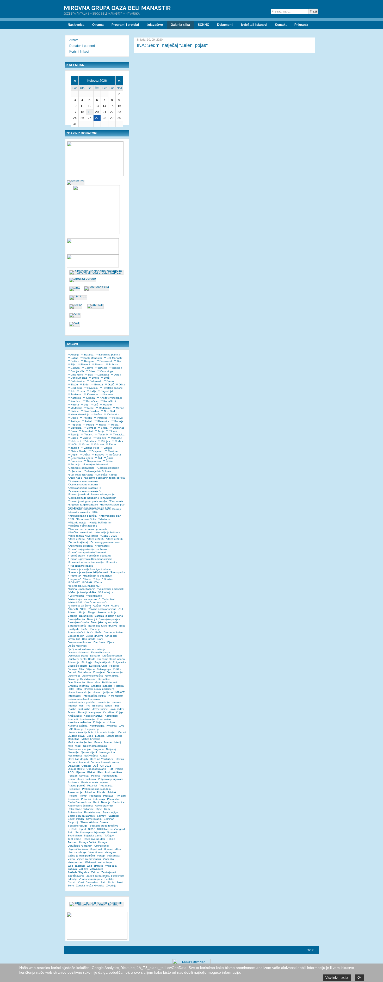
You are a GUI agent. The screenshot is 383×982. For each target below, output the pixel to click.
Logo (90, 735)
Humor (97, 692)
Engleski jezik (103, 662)
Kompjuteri (111, 715)
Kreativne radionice (79, 722)
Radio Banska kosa (79, 802)
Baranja (72, 615)
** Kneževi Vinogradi (109, 397)
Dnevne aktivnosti (78, 652)
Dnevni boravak (100, 652)
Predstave (74, 788)
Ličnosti (121, 732)
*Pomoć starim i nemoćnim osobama (89, 555)
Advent (72, 612)
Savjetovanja (94, 818)
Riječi (99, 809)
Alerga (91, 612)
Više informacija (336, 977)
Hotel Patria (75, 688)
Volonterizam (75, 862)
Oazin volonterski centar (105, 762)
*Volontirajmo (94, 595)
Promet (83, 795)
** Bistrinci (84, 364)
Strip (70, 832)
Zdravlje (72, 879)
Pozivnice (73, 782)
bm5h (85, 629)
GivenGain (104, 679)
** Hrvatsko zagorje (111, 387)
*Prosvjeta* (74, 575)
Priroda (101, 792)
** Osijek (73, 417)
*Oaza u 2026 (114, 538)
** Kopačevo (90, 401)
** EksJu (73, 384)
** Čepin (73, 454)
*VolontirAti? (75, 602)
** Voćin (72, 444)
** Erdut (84, 384)
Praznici (92, 785)
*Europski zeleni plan (112, 504)
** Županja (74, 464)
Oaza (103, 755)
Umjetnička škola (78, 849)
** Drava (94, 377)
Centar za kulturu (114, 632)
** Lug (85, 404)
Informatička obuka (94, 695)
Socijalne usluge (78, 825)
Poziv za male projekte (94, 782)
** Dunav (109, 381)
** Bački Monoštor (91, 357)
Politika (95, 775)
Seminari (109, 818)
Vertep (101, 855)
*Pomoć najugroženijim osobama (87, 549)
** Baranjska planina (108, 354)
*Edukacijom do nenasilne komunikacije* (92, 497)
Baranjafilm (85, 615)
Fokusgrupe (104, 669)
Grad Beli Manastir (106, 682)
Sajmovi (101, 815)
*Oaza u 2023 (108, 535)
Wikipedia (111, 865)
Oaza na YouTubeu (102, 759)
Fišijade (90, 669)
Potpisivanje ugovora (110, 779)
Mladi (78, 745)
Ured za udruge (77, 852)
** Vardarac (115, 437)
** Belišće (73, 361)
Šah (103, 882)
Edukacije (73, 662)
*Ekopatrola (116, 501)
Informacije (74, 695)
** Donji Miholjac (77, 377)
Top (310, 950)
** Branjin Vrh (76, 371)
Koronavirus (104, 719)
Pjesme (80, 772)
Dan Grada (88, 638)
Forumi (72, 672)
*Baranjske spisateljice (81, 467)
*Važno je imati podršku (82, 592)
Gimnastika (112, 675)
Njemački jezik (89, 752)
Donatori (95, 655)
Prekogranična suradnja (96, 788)
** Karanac (107, 394)
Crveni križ (74, 638)
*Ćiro (106, 605)
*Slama (87, 579)
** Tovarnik (101, 434)
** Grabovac (75, 387)
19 (89, 112)
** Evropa (97, 384)
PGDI (71, 772)
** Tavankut (86, 431)
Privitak (112, 792)
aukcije (112, 612)
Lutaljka (99, 735)
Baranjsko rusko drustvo (102, 625)
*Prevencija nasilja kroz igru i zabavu (90, 569)
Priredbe (90, 792)
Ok (359, 977)
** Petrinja (74, 421)
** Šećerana (113, 454)
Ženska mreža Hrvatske (90, 885)
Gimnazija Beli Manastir (82, 679)
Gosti (90, 682)
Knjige (119, 712)
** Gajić (109, 384)
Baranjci (92, 619)
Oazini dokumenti (78, 762)
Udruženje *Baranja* (80, 845)
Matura (98, 742)
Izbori (108, 705)
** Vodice (117, 441)
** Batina (73, 357)
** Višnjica (104, 441)
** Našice (73, 411)
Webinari (90, 862)
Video (71, 859)
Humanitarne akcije (79, 692)
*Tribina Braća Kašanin (81, 588)
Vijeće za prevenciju (89, 859)
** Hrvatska (91, 387)
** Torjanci (87, 434)
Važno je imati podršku (81, 855)
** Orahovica (111, 414)
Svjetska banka (93, 835)
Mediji (117, 742)
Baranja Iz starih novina (109, 615)
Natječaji (111, 749)
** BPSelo (101, 367)
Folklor (117, 669)
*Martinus (104, 519)
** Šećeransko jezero (80, 457)
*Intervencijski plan (110, 515)
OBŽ (95, 765)
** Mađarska (75, 407)
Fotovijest (99, 672)
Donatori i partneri (82, 46)
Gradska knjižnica (78, 685)
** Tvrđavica (117, 434)
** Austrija (73, 354)
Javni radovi (117, 709)
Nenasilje (73, 752)
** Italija (91, 391)
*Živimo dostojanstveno (102, 609)
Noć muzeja (75, 755)
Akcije (81, 612)
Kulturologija (97, 725)
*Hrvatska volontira (79, 512)
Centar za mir (76, 635)
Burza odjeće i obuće (80, 632)
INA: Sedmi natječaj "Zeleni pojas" (172, 45)
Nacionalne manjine (79, 749)
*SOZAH (87, 582)
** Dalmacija (102, 374)
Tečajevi (109, 835)
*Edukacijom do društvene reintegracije (91, 494)
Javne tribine (100, 709)
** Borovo (87, 367)
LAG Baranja (75, 729)
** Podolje (117, 421)
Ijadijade (108, 692)
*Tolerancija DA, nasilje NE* (84, 585)
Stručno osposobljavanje (90, 832)
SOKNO (72, 829)
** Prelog (88, 424)
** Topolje (73, 434)
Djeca (110, 642)
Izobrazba (84, 709)
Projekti (72, 795)
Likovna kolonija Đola (80, 732)
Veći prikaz (113, 855)
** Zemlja (106, 447)
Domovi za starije (78, 655)
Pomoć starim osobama (82, 779)
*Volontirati (108, 599)
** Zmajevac (96, 451)
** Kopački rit (108, 401)
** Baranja (87, 354)
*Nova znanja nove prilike (83, 535)
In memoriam (115, 695)
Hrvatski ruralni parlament (99, 688)
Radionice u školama (80, 805)
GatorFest (74, 675)
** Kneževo (74, 401)
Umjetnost (96, 849)
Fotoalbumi (84, 672)
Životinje (111, 885)
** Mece (89, 407)
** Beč (118, 361)
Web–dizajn (105, 862)
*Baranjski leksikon (108, 467)
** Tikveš (111, 431)
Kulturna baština (78, 725)
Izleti (116, 705)
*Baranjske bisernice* (95, 464)
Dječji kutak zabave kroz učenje (87, 649)
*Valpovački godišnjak (110, 588)
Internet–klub (76, 705)
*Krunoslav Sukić (86, 519)
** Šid (98, 457)
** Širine (109, 457)
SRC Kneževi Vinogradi (111, 829)
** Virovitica (89, 441)
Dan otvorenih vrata (79, 642)
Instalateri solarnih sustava (84, 699)
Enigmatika (119, 662)
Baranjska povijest (110, 619)
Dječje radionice (77, 645)
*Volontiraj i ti (105, 592)
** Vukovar (97, 444)
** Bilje (72, 364)
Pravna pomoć (76, 785)
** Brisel (90, 371)
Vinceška (108, 859)
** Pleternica (102, 421)
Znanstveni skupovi (90, 879)
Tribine (111, 838)
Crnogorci (111, 635)
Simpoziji (73, 822)
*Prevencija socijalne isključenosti (88, 572)
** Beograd (88, 361)
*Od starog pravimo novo (105, 542)
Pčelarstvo (113, 799)
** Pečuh (87, 421)
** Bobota (112, 364)
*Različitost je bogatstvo (97, 575)
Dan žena (99, 642)
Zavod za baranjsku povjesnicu (105, 875)
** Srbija (103, 427)
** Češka (85, 454)
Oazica (120, 759)
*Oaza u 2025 (95, 538)
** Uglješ (73, 437)
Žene (71, 885)
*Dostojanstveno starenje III (84, 487)
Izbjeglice (97, 705)
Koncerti (73, 719)
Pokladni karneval (78, 775)
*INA (95, 512)
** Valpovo (100, 437)
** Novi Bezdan (90, 411)
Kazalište (108, 712)
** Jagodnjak (106, 391)
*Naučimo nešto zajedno (82, 525)
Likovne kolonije (105, 732)
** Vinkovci (74, 441)
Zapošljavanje (76, 875)
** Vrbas (84, 444)
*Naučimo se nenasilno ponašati (87, 529)
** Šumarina (75, 461)
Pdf (111, 768)
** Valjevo (85, 437)
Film (81, 669)
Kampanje (95, 712)
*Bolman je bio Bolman (97, 471)
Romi (107, 809)
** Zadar (111, 444)
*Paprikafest (102, 545)
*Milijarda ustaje (77, 522)
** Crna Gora (75, 374)
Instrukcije (104, 702)
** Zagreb (73, 447)
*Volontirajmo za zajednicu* (84, 599)
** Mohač (118, 407)
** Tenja (99, 431)
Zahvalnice (96, 868)
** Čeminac (111, 451)
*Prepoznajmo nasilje (80, 565)
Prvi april (121, 795)
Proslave (108, 795)
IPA (88, 705)
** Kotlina (73, 404)
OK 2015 (105, 765)
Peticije (119, 768)
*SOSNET (74, 582)
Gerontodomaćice (92, 675)
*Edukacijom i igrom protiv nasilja (87, 501)
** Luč (94, 404)
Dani (100, 638)
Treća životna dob (94, 838)
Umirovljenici (101, 845)
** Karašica (74, 397)
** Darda (116, 374)
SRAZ (91, 829)
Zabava (72, 868)
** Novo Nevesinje (78, 414)
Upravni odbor (112, 849)
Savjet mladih (76, 818)
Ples (100, 772)
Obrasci (86, 765)
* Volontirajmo (76, 595)
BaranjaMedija (76, 619)
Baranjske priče (77, 625)
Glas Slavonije (76, 682)
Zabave (83, 868)
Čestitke (109, 879)
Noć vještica (91, 755)
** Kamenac (91, 394)
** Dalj (88, 374)
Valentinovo (96, 852)
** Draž (105, 377)
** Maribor (106, 404)
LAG (121, 725)
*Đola (83, 609)
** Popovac (74, 424)
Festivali (114, 665)
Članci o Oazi (76, 882)
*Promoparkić (118, 572)
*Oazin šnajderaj (78, 542)
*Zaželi (97, 605)
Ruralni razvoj (92, 812)
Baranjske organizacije (104, 622)
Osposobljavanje (97, 768)
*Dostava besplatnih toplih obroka (104, 477)
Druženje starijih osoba (111, 659)
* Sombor (107, 579)
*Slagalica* (74, 579)
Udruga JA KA (87, 842)
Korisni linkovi (79, 51)
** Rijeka (101, 424)
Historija (119, 685)
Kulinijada (99, 722)
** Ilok (71, 391)
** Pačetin (86, 417)
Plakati (91, 772)
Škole (111, 882)
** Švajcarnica (92, 461)
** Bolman (74, 367)
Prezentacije (75, 792)
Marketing (73, 738)
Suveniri (112, 832)
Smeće (104, 822)
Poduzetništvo (113, 772)
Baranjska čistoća (78, 622)
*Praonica (112, 562)
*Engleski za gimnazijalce (83, 504)
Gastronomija (115, 672)
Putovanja (99, 799)
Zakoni (95, 872)
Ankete (101, 612)
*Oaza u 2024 (76, 538)
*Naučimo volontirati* (80, 532)
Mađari (108, 742)
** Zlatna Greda (77, 451)
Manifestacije (114, 735)
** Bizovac (98, 364)
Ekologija (87, 662)
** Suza (72, 431)
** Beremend (104, 361)
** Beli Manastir (113, 357)
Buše (98, 632)
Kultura (111, 722)
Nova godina (107, 752)
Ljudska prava (76, 735)
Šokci (119, 882)
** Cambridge (105, 371)
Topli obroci (74, 838)
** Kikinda (89, 397)
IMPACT (120, 692)
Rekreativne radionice (81, 809)
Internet (116, 702)
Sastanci (113, 815)
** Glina (120, 384)
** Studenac (117, 427)
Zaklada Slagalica (78, 872)
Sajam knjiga (110, 812)
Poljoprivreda (110, 775)
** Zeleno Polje (90, 447)
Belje (122, 625)
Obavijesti (73, 765)
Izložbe (72, 709)
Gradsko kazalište (101, 685)
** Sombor (90, 427)
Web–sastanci (76, 865)
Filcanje (72, 669)
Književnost (75, 715)
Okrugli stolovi (76, 768)
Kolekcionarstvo (93, 715)
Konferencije (87, 719)
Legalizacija (92, 729)
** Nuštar (96, 414)
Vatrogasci (111, 852)
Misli (70, 745)
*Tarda (98, 582)
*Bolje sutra (75, 471)
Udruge (102, 842)
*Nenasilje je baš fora (107, 532)
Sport (82, 829)
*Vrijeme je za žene (79, 605)
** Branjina (115, 367)
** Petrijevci (116, 417)
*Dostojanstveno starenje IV (84, 491)
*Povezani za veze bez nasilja (86, 562)
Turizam (72, 842)
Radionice (119, 802)
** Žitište (108, 461)
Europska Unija (98, 665)
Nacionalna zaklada (95, 745)
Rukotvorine (75, 812)
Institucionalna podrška (82, 702)
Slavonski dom (89, 822)
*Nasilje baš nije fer (100, 522)
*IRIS (71, 519)
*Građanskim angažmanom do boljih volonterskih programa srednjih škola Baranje (95, 508)
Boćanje (95, 629)
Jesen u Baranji (77, 712)
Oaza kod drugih (78, 759)
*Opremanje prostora (80, 545)
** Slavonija (75, 427)
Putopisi (86, 799)
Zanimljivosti (108, 872)
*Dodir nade (75, 477)
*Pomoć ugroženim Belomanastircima (90, 559)
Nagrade (99, 749)
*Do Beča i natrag (106, 474)
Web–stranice (95, 865)
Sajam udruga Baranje (81, 815)
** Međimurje (103, 407)
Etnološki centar (77, 665)
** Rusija (113, 424)
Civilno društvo (94, 635)
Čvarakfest (92, 882)
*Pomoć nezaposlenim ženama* (87, 552)
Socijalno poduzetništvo (104, 825)
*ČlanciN (73, 609)
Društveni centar (112, 655)
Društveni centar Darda (81, 659)
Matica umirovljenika (80, 742)
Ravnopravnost (104, 805)
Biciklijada (73, 629)
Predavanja (106, 785)
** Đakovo (98, 454)
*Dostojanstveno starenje (83, 481)
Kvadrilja (112, 725)
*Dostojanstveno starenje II (84, 484)
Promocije (95, 795)
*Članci (115, 605)
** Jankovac (75, 394)
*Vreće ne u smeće (95, 602)
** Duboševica (76, 381)
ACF (121, 609)
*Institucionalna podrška (82, 515)
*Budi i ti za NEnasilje (80, 474)
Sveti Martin (75, 835)
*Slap (97, 579)
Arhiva (73, 40)
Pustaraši (73, 799)
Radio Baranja (101, 802)
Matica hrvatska (91, 738)
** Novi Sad (108, 411)
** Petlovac (100, 417)
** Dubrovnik (94, 381)
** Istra (81, 391)
